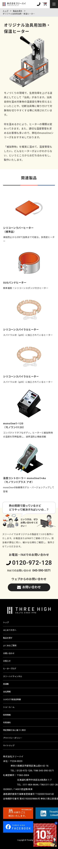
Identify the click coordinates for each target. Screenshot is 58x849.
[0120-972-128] (38, 4)
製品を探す (17, 11)
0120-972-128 (32, 562)
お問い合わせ (31, 587)
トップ (5, 11)
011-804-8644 (30, 784)
